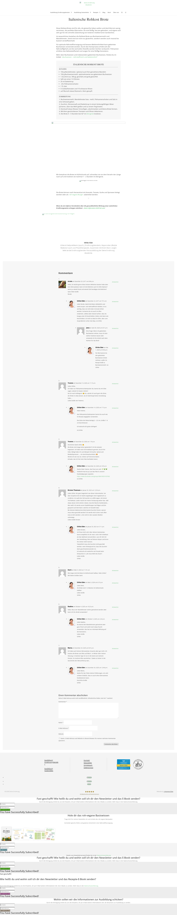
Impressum (88, 765)
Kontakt (87, 760)
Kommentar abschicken (111, 744)
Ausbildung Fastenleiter (81, 12)
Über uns (116, 12)
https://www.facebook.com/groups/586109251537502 (93, 476)
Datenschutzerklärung (104, 855)
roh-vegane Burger (76, 195)
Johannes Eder (168, 791)
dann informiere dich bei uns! (94, 208)
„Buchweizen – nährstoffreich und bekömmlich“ (80, 57)
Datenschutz (88, 767)
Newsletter (88, 762)
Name (61, 722)
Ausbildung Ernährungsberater (60, 12)
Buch (109, 12)
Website (61, 734)
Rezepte (95, 12)
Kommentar (63, 702)
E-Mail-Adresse (64, 728)
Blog (104, 12)
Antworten (115, 282)
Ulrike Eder (81, 301)
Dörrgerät (90, 114)
